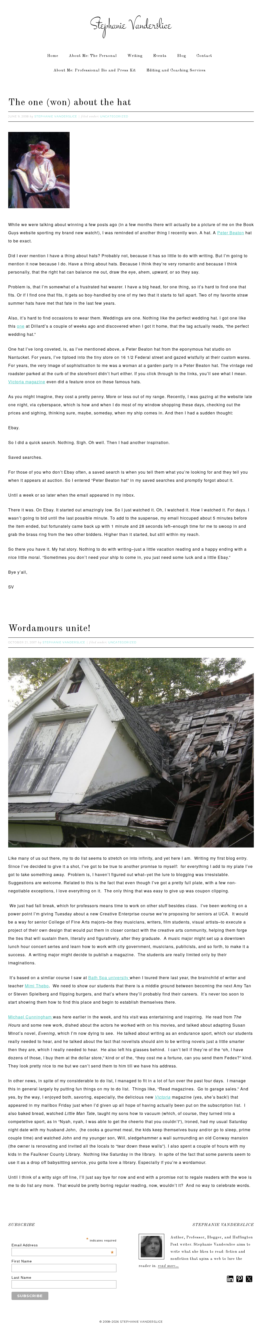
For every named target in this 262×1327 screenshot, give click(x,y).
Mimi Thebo (37, 986)
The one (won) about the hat (69, 102)
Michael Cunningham (30, 1017)
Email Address (63, 1245)
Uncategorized (114, 116)
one (21, 326)
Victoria (163, 1097)
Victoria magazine (26, 382)
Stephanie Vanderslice (131, 25)
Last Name (21, 1277)
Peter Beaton (230, 233)
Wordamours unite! (49, 628)
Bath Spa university (109, 977)
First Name (22, 1261)
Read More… (168, 1266)
